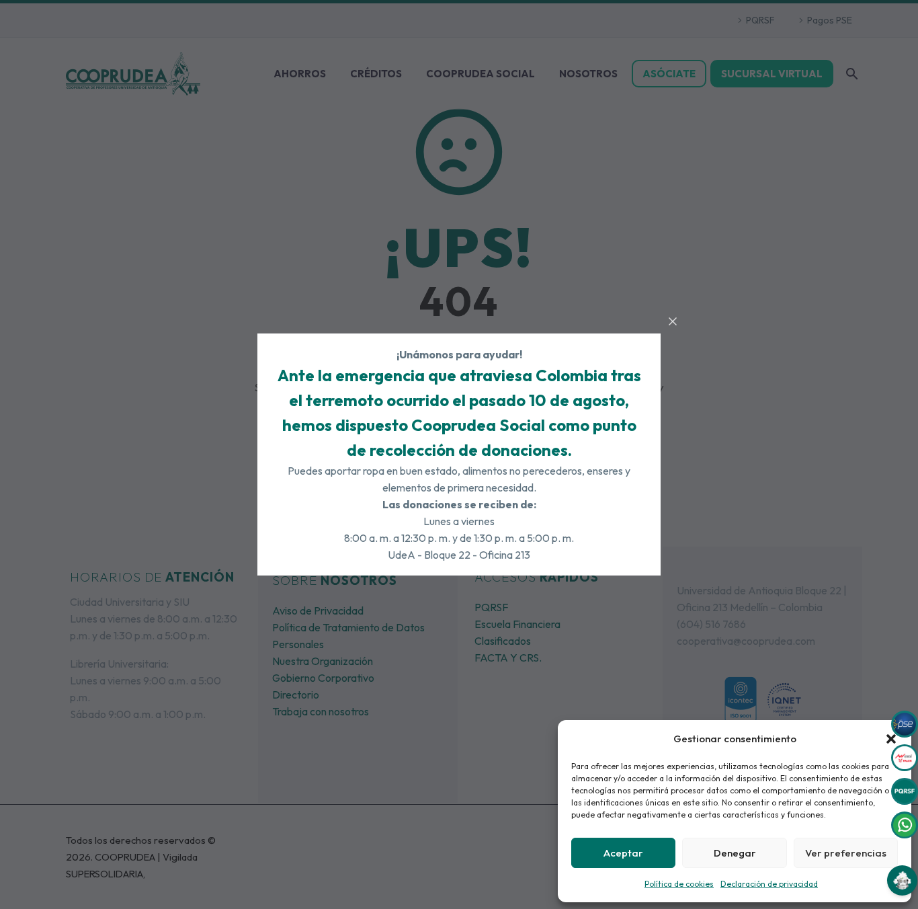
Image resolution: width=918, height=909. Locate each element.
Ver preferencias (845, 852)
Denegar (735, 852)
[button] (891, 739)
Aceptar (623, 852)
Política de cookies (679, 884)
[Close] (672, 321)
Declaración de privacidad (769, 884)
